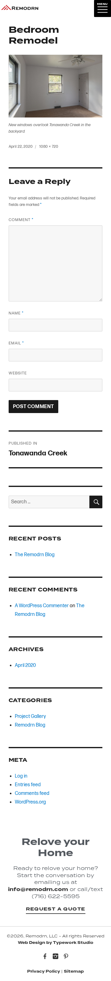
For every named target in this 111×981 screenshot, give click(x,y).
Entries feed (28, 785)
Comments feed (32, 793)
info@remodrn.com (38, 889)
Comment (21, 219)
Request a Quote (55, 909)
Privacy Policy (43, 971)
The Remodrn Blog (35, 555)
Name (16, 313)
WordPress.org (30, 802)
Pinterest (66, 957)
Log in (21, 776)
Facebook (45, 957)
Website (18, 373)
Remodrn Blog (30, 725)
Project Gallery (30, 716)
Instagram (55, 957)
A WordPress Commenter (42, 606)
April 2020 (25, 665)
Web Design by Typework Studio (55, 942)
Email (16, 343)
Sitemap (74, 971)
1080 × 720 (48, 146)
